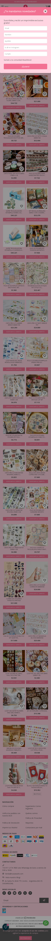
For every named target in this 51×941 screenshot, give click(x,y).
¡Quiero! (25, 66)
